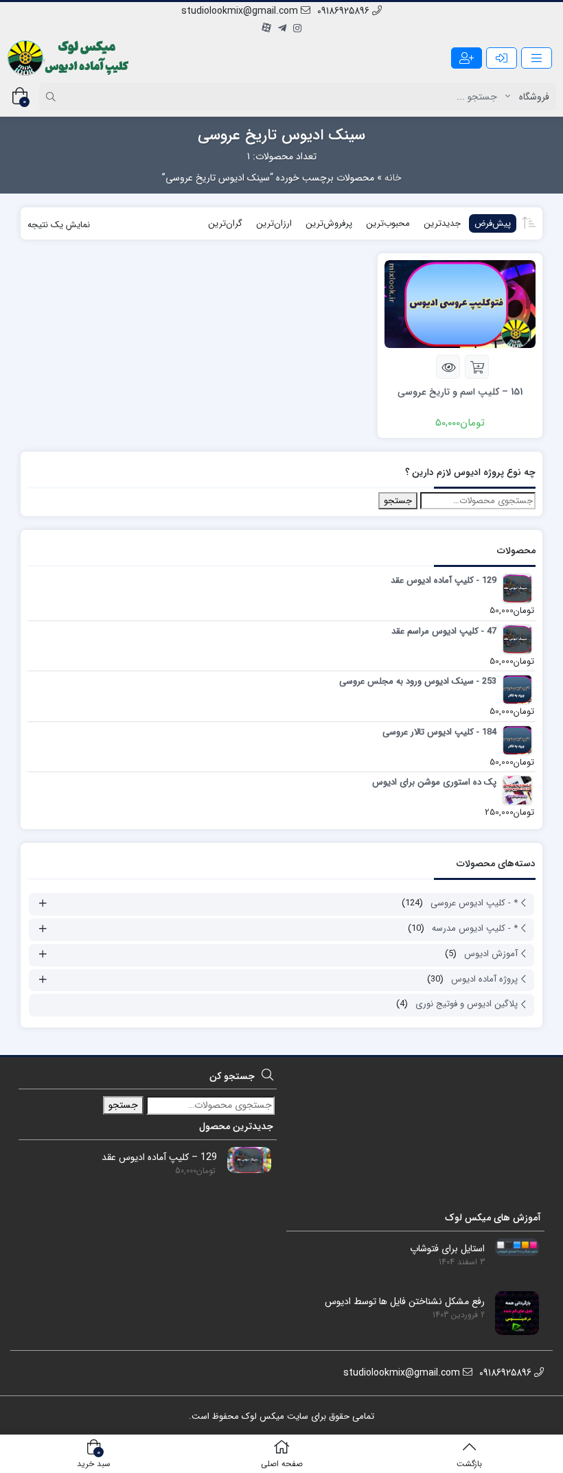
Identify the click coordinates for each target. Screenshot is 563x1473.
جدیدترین (442, 223)
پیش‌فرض (492, 223)
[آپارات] (266, 28)
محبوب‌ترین (388, 223)
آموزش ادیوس (491, 954)
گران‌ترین (225, 223)
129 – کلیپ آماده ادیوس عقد (159, 1157)
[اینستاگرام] (297, 28)
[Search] (53, 97)
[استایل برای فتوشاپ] (512, 1246)
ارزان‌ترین (274, 223)
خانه (393, 177)
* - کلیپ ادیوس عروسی (474, 903)
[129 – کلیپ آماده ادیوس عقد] (244, 1159)
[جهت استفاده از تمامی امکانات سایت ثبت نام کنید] (466, 58)
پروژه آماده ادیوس (484, 979)
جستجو (398, 501)
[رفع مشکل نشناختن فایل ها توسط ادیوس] (512, 1312)
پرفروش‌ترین (329, 223)
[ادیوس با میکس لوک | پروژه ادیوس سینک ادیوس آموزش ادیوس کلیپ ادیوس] (70, 57)
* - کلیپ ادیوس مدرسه (475, 928)
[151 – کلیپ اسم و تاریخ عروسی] (460, 304)
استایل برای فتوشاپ (447, 1249)
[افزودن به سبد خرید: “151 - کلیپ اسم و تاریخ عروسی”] (477, 367)
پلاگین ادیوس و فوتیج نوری (466, 1004)
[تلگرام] (282, 28)
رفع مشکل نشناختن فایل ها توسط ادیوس (405, 1302)
